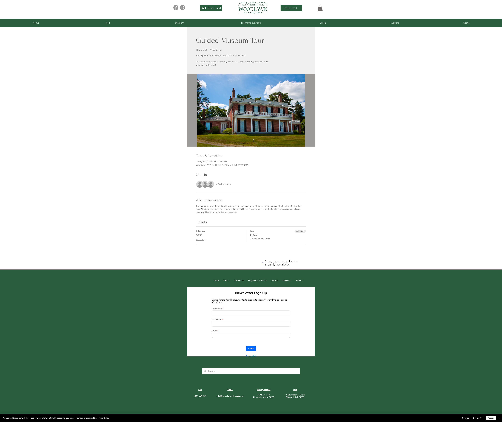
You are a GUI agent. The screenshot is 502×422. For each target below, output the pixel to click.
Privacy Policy (103, 418)
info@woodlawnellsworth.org (230, 396)
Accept (491, 418)
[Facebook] (175, 7)
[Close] (498, 418)
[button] (320, 8)
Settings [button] (465, 418)
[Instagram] (182, 7)
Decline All (477, 418)
